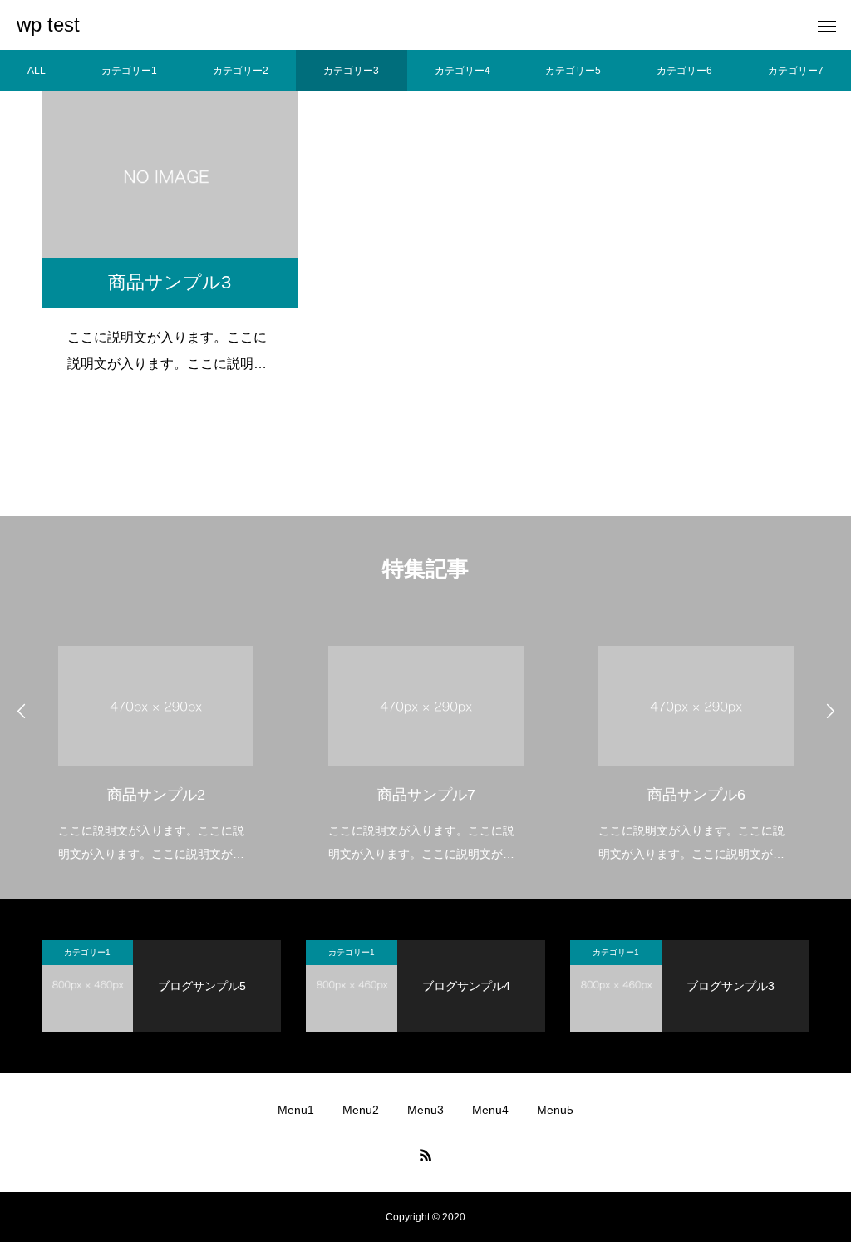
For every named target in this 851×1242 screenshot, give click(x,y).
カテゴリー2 (240, 70)
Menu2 (360, 1109)
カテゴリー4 (462, 70)
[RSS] (425, 1154)
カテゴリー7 (796, 70)
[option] (156, 743)
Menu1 (296, 1109)
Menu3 (425, 1109)
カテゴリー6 (684, 70)
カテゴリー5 (573, 70)
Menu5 (555, 1109)
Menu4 (490, 1109)
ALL (36, 70)
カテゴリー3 (351, 70)
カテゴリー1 (129, 70)
